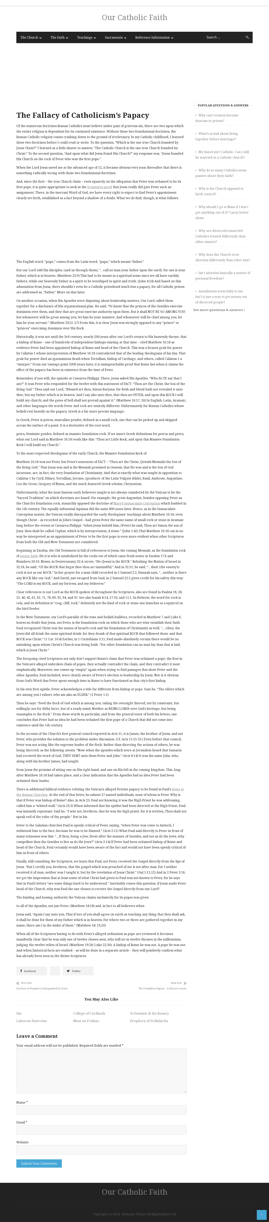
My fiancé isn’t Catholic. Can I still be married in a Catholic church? (222, 155)
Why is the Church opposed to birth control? (219, 191)
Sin (18, 1013)
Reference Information (152, 37)
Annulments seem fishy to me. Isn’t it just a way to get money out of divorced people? (221, 296)
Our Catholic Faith (134, 17)
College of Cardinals (89, 1013)
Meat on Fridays (86, 1020)
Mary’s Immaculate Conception (136, 503)
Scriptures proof (99, 187)
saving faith (29, 556)
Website (22, 1142)
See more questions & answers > (219, 310)
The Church (29, 37)
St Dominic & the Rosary (149, 1013)
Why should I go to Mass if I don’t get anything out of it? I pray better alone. (222, 212)
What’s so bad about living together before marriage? (216, 136)
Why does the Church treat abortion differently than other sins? (222, 257)
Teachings (84, 37)
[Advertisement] (101, 77)
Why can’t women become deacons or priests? (216, 118)
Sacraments (114, 37)
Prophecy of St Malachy (149, 1020)
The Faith (58, 37)
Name (22, 1102)
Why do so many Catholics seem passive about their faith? (220, 173)
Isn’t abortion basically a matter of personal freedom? (222, 276)
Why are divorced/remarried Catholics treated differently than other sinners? (220, 236)
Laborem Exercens (31, 1020)
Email (21, 1122)
